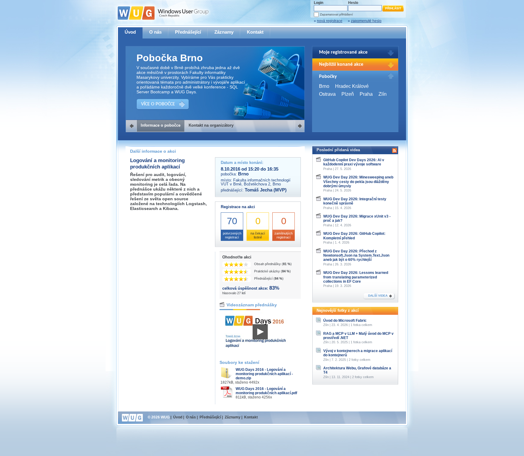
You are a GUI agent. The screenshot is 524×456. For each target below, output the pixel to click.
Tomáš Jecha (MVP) (266, 190)
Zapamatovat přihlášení (336, 14)
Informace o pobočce (160, 125)
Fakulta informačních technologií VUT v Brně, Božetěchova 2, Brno (256, 182)
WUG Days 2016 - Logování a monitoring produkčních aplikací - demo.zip (264, 374)
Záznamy (223, 32)
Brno (324, 86)
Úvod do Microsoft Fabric (345, 320)
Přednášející (188, 32)
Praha (366, 94)
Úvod (130, 32)
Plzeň (347, 94)
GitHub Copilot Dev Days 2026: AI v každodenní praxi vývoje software (353, 162)
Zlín (382, 94)
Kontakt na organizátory (211, 125)
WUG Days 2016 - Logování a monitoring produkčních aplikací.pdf (266, 391)
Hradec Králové (352, 86)
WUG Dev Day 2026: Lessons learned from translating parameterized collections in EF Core (355, 277)
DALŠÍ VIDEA (378, 295)
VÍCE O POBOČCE (158, 104)
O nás (155, 32)
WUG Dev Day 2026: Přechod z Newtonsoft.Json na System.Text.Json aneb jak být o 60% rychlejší (356, 255)
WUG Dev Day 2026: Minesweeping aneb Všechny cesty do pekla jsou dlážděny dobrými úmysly (358, 181)
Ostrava (327, 94)
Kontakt (255, 32)
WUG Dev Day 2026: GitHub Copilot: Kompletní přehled (354, 235)
